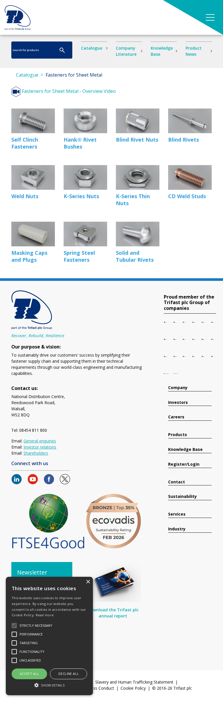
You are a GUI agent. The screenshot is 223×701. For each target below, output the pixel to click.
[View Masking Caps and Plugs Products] (33, 234)
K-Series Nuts (81, 196)
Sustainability (182, 496)
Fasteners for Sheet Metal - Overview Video (68, 91)
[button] (49, 685)
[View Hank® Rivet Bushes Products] (85, 121)
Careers (176, 417)
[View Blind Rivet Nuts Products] (137, 121)
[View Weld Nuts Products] (33, 177)
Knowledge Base (162, 51)
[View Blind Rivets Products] (190, 121)
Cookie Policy (133, 688)
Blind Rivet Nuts (137, 139)
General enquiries (40, 441)
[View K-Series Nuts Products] (85, 177)
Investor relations (40, 447)
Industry (177, 529)
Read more (45, 615)
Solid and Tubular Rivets (135, 256)
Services (177, 514)
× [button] (88, 582)
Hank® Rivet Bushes (80, 143)
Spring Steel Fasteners (79, 256)
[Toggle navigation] (210, 17)
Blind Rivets (183, 139)
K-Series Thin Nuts (133, 200)
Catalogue (91, 48)
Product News (194, 51)
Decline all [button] (68, 673)
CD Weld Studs (187, 196)
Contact (176, 482)
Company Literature (126, 51)
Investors (178, 402)
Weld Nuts (24, 196)
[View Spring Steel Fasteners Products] (85, 234)
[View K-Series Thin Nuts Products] (137, 177)
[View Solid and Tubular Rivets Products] (137, 234)
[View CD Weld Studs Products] (190, 177)
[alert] (49, 636)
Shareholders (36, 453)
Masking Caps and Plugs (29, 256)
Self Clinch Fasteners (24, 143)
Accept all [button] (29, 673)
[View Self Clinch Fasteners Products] (33, 121)
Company (178, 387)
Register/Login (183, 464)
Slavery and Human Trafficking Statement (134, 682)
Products (177, 434)
